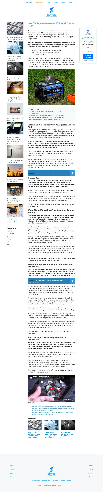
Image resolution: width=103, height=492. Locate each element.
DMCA (91, 469)
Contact (12, 469)
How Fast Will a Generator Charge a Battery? (13, 201)
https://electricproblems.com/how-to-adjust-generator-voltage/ (53, 407)
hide (38, 109)
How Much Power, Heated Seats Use (67, 434)
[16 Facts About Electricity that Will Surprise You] (15, 170)
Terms (12, 477)
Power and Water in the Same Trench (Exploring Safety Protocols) (14, 99)
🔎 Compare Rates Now (88, 56)
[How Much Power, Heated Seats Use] (68, 429)
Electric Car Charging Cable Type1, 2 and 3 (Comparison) (50, 435)
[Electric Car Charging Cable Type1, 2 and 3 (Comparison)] (51, 429)
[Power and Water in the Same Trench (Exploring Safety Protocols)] (15, 88)
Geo (48, 2)
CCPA (91, 465)
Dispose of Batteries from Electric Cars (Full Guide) (34, 435)
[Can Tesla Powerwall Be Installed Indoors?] (15, 151)
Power (56, 2)
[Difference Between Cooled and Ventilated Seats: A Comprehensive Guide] (15, 128)
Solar (63, 2)
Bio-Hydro (29, 2)
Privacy (90, 473)
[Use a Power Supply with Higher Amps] (15, 109)
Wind (70, 2)
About (12, 465)
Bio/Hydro (37, 480)
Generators (39, 2)
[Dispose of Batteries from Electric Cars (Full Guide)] (35, 429)
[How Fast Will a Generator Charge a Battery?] (15, 189)
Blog (11, 473)
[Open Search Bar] (76, 2)
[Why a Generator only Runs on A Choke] (15, 211)
